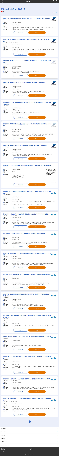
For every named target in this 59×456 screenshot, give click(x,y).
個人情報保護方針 (4, 449)
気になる (21, 32)
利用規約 (31, 448)
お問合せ (31, 449)
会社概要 (2, 448)
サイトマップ (3, 451)
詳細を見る (37, 32)
